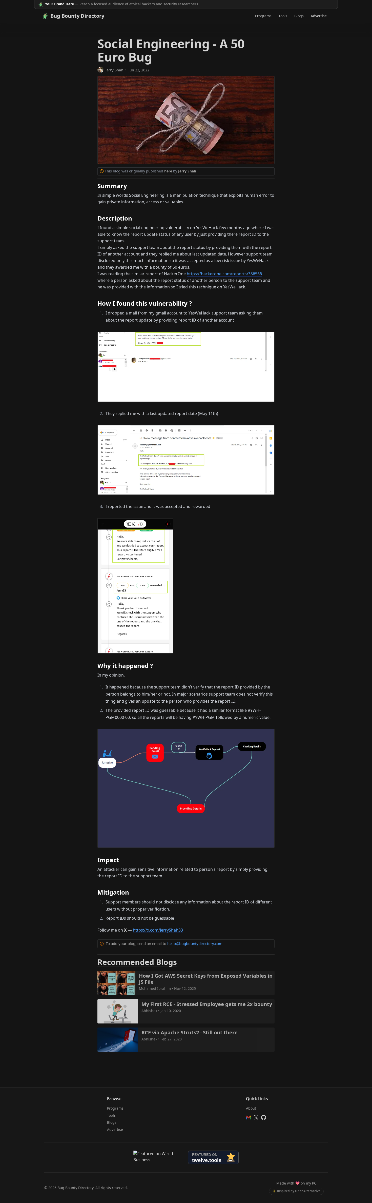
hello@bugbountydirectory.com (194, 943)
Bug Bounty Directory (77, 15)
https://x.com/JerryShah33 (158, 930)
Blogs (299, 15)
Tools (283, 15)
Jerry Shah (114, 69)
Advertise (319, 15)
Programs (263, 15)
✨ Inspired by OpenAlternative (296, 1191)
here (168, 171)
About (251, 1108)
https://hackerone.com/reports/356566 (224, 274)
